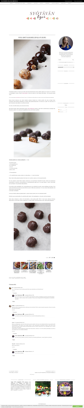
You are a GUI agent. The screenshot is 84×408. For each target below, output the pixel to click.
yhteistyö (29, 385)
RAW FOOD (63, 3)
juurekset (27, 386)
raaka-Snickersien (31, 108)
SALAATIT (36, 3)
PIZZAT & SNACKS (55, 3)
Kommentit (61, 111)
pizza (11, 390)
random (12, 388)
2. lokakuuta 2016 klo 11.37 (29, 351)
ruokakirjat (20, 385)
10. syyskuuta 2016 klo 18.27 (29, 335)
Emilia (13, 305)
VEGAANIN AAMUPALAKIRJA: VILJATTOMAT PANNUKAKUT (16, 271)
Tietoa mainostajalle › (78, 1)
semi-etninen (14, 385)
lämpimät (22, 386)
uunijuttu (20, 383)
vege (25, 278)
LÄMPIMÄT (47, 3)
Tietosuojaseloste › (69, 1)
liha (24, 388)
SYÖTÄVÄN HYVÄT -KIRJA (20, 3)
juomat (28, 387)
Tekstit (60, 109)
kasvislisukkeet (17, 387)
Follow (66, 105)
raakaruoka (17, 278)
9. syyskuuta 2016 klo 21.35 (19, 305)
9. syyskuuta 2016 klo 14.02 (17, 287)
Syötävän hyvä (43, 403)
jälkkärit (26, 382)
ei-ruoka (23, 387)
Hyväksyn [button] (77, 406)
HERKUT (69, 3)
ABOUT (11, 3)
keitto (13, 386)
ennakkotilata (17, 97)
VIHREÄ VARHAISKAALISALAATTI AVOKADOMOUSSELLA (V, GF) (40, 271)
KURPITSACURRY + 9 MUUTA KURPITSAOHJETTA (24, 270)
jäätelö (12, 387)
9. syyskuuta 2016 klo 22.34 (29, 314)
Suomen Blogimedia (9, 1)
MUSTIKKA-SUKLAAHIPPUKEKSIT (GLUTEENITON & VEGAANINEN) (32, 271)
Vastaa (13, 290)
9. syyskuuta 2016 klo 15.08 (29, 295)
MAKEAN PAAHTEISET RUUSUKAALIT (48, 270)
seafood (16, 388)
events (21, 388)
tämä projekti (24, 93)
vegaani (22, 278)
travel (25, 385)
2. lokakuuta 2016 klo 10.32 (20, 343)
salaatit (27, 383)
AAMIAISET (29, 3)
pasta (28, 388)
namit (13, 278)
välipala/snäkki (28, 384)
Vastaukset (15, 293)
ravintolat (17, 386)
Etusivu (32, 374)
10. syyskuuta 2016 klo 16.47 (19, 322)
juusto (18, 384)
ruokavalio (15, 390)
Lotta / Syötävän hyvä (19, 295)
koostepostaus (20, 390)
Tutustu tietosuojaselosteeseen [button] (17, 406)
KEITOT (41, 3)
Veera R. (13, 343)
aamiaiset (12, 384)
